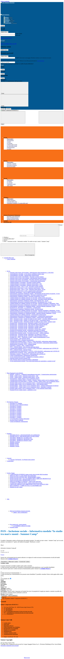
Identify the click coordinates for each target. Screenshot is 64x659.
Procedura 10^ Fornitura (16, 403)
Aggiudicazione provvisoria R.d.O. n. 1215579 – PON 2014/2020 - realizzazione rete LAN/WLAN (34, 351)
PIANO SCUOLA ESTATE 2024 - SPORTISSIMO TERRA (25, 477)
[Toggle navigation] (13, 117)
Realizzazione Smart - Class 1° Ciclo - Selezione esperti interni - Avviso (27, 289)
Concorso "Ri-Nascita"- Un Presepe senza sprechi (22, 459)
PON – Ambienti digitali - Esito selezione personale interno (24, 347)
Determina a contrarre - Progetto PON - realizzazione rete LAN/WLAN (27, 354)
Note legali (6, 624)
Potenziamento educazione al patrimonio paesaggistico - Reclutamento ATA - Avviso (31, 302)
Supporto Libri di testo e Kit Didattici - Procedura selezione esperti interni (28, 279)
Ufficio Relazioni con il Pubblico (12, 627)
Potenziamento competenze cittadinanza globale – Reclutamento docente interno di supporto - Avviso (35, 293)
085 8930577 (9, 610)
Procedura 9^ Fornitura (15, 406)
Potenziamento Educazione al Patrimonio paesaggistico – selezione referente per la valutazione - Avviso (35, 312)
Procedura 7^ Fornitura (15, 409)
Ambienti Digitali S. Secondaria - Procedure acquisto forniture (25, 282)
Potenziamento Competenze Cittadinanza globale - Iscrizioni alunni (26, 309)
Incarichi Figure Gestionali (16, 420)
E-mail (17, 57)
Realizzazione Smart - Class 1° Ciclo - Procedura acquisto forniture (26, 286)
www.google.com (5, 578)
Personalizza (4, 561)
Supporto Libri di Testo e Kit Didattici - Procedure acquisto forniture (27, 276)
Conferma (8, 108)
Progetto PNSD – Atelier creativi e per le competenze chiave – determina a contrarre (30, 387)
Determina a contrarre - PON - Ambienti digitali (21, 345)
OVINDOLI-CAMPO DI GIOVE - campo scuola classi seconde (26, 483)
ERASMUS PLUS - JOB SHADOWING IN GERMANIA (25, 435)
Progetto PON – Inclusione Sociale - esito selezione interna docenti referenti (28, 324)
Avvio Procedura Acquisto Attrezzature (19, 418)
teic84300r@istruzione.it (19, 611)
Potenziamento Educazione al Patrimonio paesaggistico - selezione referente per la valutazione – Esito (35, 305)
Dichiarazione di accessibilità (11, 628)
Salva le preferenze (12, 595)
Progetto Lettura (14, 527)
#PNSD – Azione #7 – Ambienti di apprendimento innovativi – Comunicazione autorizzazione (33, 374)
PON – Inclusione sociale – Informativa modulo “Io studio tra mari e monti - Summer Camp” (33, 321)
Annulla (3, 108)
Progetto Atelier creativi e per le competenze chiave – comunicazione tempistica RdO (31, 383)
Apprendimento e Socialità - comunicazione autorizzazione (24, 275)
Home (60, 224)
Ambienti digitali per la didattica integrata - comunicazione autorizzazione (28, 314)
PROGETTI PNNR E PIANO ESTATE (20, 511)
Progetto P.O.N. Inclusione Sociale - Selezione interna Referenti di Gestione (28, 331)
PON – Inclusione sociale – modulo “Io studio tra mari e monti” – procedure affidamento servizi (33, 319)
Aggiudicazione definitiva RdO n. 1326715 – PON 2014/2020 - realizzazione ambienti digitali (33, 341)
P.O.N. (5, 240)
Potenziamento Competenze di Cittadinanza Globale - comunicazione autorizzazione (31, 317)
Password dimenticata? (6, 38)
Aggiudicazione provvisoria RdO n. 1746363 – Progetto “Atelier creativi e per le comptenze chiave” (34, 381)
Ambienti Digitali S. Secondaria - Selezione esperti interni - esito (26, 283)
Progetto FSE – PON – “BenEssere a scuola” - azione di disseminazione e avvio (29, 337)
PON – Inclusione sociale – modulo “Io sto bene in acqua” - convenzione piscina (30, 320)
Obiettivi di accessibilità (9, 630)
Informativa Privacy (9, 625)
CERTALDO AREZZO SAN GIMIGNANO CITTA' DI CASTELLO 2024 (29, 484)
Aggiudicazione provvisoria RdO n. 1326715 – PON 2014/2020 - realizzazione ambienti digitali (33, 342)
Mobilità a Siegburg (15, 442)
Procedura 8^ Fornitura (15, 407)
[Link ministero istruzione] (7, 2)
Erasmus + (9, 433)
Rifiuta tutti (13, 561)
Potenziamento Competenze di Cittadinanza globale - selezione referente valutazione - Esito (32, 306)
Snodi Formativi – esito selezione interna (20, 338)
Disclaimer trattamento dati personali (10, 645)
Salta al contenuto (5, 1)
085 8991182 (9, 608)
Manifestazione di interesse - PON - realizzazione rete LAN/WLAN (26, 352)
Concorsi (9, 458)
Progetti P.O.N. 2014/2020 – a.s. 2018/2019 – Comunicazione (25, 307)
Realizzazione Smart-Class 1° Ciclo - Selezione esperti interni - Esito (27, 288)
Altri (8, 499)
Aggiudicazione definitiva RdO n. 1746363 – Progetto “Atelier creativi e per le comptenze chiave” (34, 380)
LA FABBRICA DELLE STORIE (21, 526)
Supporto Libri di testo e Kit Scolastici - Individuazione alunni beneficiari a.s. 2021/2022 (32, 272)
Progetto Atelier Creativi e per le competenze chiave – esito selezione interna (29, 384)
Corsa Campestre (11, 259)
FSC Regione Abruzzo (12, 402)
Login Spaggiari (40, 60)
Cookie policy (7, 623)
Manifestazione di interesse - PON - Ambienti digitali (23, 344)
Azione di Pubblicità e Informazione (19, 421)
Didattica (6, 237)
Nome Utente (18, 33)
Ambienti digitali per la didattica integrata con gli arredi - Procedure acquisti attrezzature (31, 299)
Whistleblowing (8, 631)
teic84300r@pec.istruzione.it (20, 613)
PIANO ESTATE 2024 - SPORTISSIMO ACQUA (23, 480)
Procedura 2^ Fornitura (15, 416)
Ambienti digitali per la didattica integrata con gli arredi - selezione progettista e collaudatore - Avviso (35, 310)
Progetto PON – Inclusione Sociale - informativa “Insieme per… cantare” (28, 328)
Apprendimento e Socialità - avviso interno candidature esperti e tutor (27, 274)
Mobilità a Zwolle (14, 444)
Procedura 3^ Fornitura (15, 414)
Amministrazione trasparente (11, 634)
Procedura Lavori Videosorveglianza (19, 404)
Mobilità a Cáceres (14, 446)
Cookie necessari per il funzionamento (10, 573)
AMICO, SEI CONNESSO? (20, 512)
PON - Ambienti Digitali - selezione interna (20, 349)
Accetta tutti (24, 561)
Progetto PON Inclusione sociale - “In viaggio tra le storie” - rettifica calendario (29, 333)
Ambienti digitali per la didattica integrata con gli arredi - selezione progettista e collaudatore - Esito (34, 303)
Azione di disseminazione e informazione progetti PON (23, 355)
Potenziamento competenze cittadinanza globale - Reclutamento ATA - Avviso (29, 300)
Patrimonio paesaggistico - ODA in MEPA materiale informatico (26, 292)
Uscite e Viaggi (11, 473)
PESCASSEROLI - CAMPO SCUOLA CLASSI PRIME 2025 (26, 485)
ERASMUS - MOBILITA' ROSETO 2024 (20, 440)
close (2, 124)
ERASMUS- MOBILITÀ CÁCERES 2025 (21, 437)
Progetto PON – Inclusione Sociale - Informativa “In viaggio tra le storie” (28, 334)
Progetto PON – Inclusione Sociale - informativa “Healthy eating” (26, 327)
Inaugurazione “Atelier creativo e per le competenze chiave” (25, 378)
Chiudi (2, 69)
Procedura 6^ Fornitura (15, 410)
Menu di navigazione (29, 255)
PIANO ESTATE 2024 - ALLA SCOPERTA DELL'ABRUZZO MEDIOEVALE (30, 478)
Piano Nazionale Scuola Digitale (15, 373)
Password (17, 35)
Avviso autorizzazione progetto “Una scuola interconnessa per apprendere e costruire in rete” (33, 361)
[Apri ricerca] (51, 117)
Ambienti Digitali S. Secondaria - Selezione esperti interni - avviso (26, 285)
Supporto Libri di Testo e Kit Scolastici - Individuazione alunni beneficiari (28, 278)
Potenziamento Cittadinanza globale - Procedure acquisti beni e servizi (27, 296)
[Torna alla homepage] (32, 110)
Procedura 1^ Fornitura (15, 417)
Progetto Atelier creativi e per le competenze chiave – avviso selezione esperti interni (30, 388)
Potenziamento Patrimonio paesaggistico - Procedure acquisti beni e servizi (28, 295)
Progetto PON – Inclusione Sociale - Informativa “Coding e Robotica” (27, 326)
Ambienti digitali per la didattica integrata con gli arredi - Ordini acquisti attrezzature (30, 297)
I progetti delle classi (9, 238)
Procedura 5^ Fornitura (15, 411)
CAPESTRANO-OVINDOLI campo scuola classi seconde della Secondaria (29, 474)
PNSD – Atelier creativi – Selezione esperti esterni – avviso (24, 377)
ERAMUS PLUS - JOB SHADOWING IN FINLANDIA (24, 436)
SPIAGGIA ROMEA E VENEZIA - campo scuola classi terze (25, 481)
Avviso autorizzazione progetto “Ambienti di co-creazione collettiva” (27, 356)
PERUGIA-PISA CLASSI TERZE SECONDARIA (23, 475)
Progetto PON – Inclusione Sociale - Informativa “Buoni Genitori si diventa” (29, 335)
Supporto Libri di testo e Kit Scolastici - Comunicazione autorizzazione (27, 281)
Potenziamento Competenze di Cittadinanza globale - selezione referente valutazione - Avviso (33, 313)
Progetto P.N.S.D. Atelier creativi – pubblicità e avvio (23, 390)
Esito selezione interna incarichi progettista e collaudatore (24, 359)
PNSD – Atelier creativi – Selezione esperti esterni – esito (24, 375)
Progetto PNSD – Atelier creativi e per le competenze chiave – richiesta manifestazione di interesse (34, 385)
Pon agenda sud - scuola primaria (18, 524)
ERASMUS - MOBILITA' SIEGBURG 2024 (21, 439)
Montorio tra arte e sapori (16, 487)
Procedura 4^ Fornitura (15, 413)
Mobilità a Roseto (14, 443)
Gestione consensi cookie (10, 632)
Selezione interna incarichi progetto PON (20, 358)
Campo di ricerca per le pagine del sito (10, 235)
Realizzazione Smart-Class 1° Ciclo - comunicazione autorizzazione (26, 290)
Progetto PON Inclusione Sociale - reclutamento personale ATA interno (27, 330)
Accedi (2, 25)
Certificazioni (10, 461)
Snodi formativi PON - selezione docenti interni (21, 340)
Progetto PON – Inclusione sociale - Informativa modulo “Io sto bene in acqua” (29, 323)
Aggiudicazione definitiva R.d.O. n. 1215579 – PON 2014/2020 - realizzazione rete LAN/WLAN (34, 348)
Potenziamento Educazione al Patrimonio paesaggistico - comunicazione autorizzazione (31, 316)
